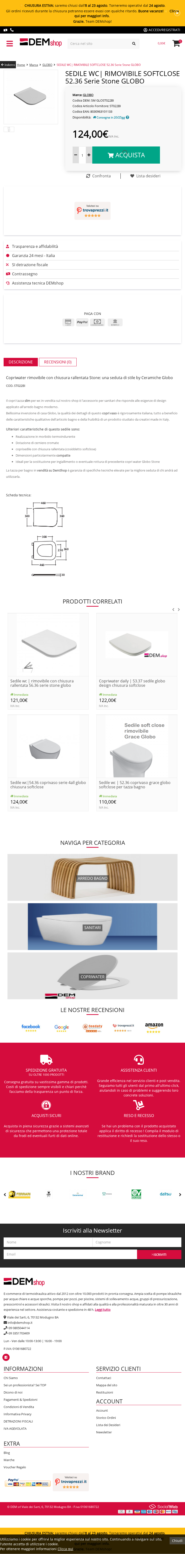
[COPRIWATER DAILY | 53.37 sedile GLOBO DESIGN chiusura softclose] (137, 644)
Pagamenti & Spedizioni (20, 1399)
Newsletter (104, 1432)
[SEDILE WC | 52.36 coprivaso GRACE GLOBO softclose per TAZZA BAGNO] (137, 745)
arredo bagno (92, 878)
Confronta (101, 176)
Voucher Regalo (15, 1467)
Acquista (129, 155)
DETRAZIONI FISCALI (18, 1421)
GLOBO (47, 65)
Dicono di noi (13, 1392)
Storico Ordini (106, 1417)
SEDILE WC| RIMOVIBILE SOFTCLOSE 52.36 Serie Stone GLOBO (99, 65)
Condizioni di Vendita (19, 1407)
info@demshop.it (20, 1322)
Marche (9, 1460)
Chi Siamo (11, 1378)
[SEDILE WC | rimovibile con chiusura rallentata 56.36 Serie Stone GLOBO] (48, 644)
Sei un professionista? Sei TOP (25, 1385)
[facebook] (6, 1357)
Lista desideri (147, 176)
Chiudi (177, 1540)
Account (102, 1410)
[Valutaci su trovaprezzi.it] (92, 211)
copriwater (93, 976)
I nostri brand (92, 1173)
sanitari (92, 927)
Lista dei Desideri (108, 1425)
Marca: (77, 95)
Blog (7, 1452)
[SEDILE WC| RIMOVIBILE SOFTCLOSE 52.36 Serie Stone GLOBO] (31, 96)
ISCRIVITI (159, 1254)
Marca (33, 65)
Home (21, 65)
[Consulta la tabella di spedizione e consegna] (127, 117)
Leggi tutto (103, 1309)
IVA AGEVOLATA (15, 1428)
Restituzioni (104, 1392)
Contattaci (103, 1378)
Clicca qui (65, 1549)
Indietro (9, 65)
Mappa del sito (106, 1385)
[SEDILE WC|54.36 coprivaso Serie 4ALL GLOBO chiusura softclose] (48, 745)
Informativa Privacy (18, 1414)
